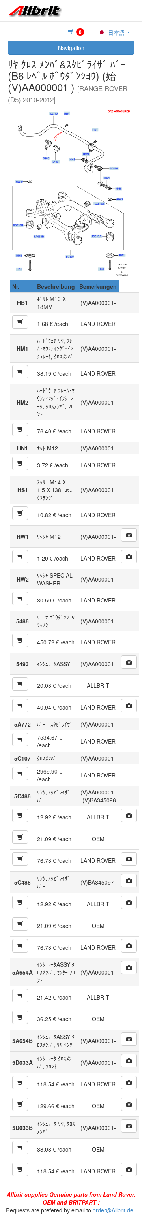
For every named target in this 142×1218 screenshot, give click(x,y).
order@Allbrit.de (113, 1210)
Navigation (71, 48)
